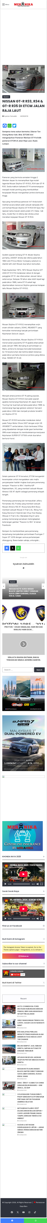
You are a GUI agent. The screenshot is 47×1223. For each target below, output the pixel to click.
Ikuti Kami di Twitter (11, 982)
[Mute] (38, 884)
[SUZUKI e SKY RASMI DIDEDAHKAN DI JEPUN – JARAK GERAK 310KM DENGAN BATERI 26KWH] (9, 1128)
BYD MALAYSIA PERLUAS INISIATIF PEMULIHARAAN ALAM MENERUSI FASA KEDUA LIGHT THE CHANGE (30, 1036)
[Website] (23, 568)
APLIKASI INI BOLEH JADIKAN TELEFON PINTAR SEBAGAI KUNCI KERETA (30, 1059)
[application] (23, 874)
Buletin (6, 97)
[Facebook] (6, 548)
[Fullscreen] (41, 884)
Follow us (24, 956)
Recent (23, 998)
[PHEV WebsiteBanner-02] (23, 770)
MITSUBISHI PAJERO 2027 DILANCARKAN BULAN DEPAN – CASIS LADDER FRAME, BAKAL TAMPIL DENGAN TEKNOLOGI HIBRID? (30, 1113)
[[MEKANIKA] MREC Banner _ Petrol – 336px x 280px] (23, 710)
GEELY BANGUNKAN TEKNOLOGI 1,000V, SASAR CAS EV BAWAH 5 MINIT (30, 1023)
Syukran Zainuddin (10, 116)
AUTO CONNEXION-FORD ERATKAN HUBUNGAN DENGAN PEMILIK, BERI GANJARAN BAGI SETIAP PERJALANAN (30, 1010)
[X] (12, 548)
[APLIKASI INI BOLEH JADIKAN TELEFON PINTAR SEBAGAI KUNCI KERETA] (9, 1060)
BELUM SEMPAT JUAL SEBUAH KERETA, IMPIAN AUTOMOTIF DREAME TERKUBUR (29, 1048)
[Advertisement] (23, 39)
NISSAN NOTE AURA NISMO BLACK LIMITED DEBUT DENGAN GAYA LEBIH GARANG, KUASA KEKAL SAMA (30, 1072)
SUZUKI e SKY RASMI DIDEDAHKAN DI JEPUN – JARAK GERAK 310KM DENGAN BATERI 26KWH (30, 1128)
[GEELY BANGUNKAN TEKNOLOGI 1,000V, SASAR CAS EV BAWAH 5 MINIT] (9, 1023)
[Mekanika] (23, 4)
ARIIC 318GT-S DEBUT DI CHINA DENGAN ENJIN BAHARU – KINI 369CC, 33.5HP (30, 1085)
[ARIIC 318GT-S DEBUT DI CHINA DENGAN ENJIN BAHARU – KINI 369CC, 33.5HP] (9, 1086)
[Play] (5, 884)
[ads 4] (22, 850)
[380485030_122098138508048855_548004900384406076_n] (23, 777)
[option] (23, 586)
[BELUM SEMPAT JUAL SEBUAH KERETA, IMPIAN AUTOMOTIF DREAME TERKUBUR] (9, 1049)
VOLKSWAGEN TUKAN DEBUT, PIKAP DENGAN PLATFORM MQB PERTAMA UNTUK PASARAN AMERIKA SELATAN (23, 592)
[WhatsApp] (18, 548)
